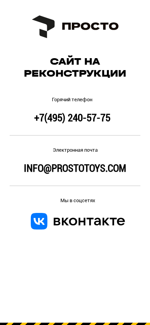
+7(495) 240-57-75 (72, 118)
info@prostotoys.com (75, 168)
